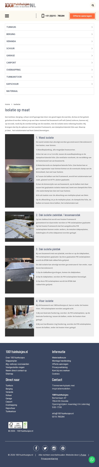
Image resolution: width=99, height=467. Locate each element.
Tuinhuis (11, 27)
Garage (10, 55)
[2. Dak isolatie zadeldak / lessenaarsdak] (19, 227)
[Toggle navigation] (7, 15)
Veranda (11, 41)
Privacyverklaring (60, 367)
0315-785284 (58, 417)
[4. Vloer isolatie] (19, 316)
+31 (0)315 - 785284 (55, 16)
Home (7, 104)
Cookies (56, 374)
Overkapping (13, 69)
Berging (10, 34)
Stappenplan (11, 361)
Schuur (10, 48)
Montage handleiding (61, 361)
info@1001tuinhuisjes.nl (63, 413)
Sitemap (9, 374)
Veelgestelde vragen (15, 367)
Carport (11, 62)
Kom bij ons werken (61, 370)
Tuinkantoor (14, 76)
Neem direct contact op (16, 370)
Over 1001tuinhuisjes (15, 357)
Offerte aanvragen (82, 16)
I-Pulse (82, 454)
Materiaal (12, 91)
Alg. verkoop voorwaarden (17, 364)
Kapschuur (12, 84)
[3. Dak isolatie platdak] (19, 270)
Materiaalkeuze (59, 357)
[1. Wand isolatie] (19, 171)
